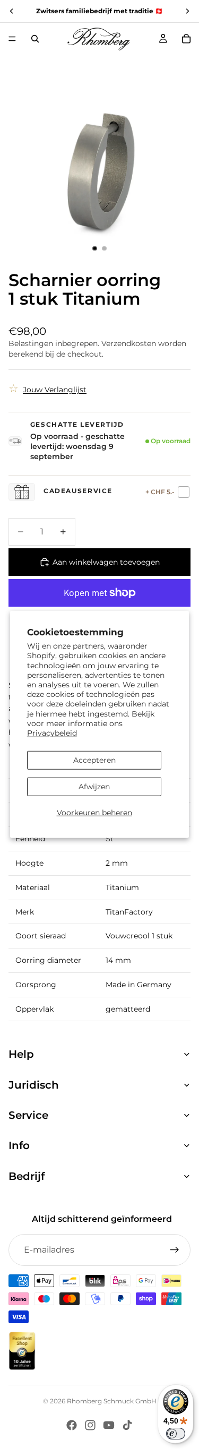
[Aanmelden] (174, 1250)
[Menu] (12, 39)
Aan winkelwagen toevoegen (106, 562)
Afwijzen (94, 786)
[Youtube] (108, 1425)
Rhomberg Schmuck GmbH (112, 1401)
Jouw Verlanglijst (54, 389)
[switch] (175, 1433)
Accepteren (94, 760)
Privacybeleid (52, 733)
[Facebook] (71, 1425)
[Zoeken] (35, 38)
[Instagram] (90, 1425)
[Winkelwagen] (186, 38)
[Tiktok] (127, 1425)
